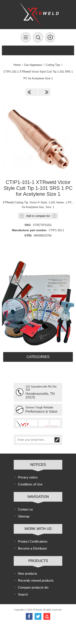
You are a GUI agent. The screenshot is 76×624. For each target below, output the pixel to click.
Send (57, 440)
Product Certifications (33, 541)
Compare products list (33, 587)
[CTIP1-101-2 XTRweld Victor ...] (44, 92)
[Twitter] (38, 616)
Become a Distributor (32, 548)
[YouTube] (46, 616)
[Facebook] (29, 616)
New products (27, 573)
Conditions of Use (30, 484)
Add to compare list (38, 215)
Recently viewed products (36, 580)
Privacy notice (28, 477)
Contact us (25, 509)
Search (23, 594)
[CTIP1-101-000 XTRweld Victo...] (32, 92)
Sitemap (23, 516)
